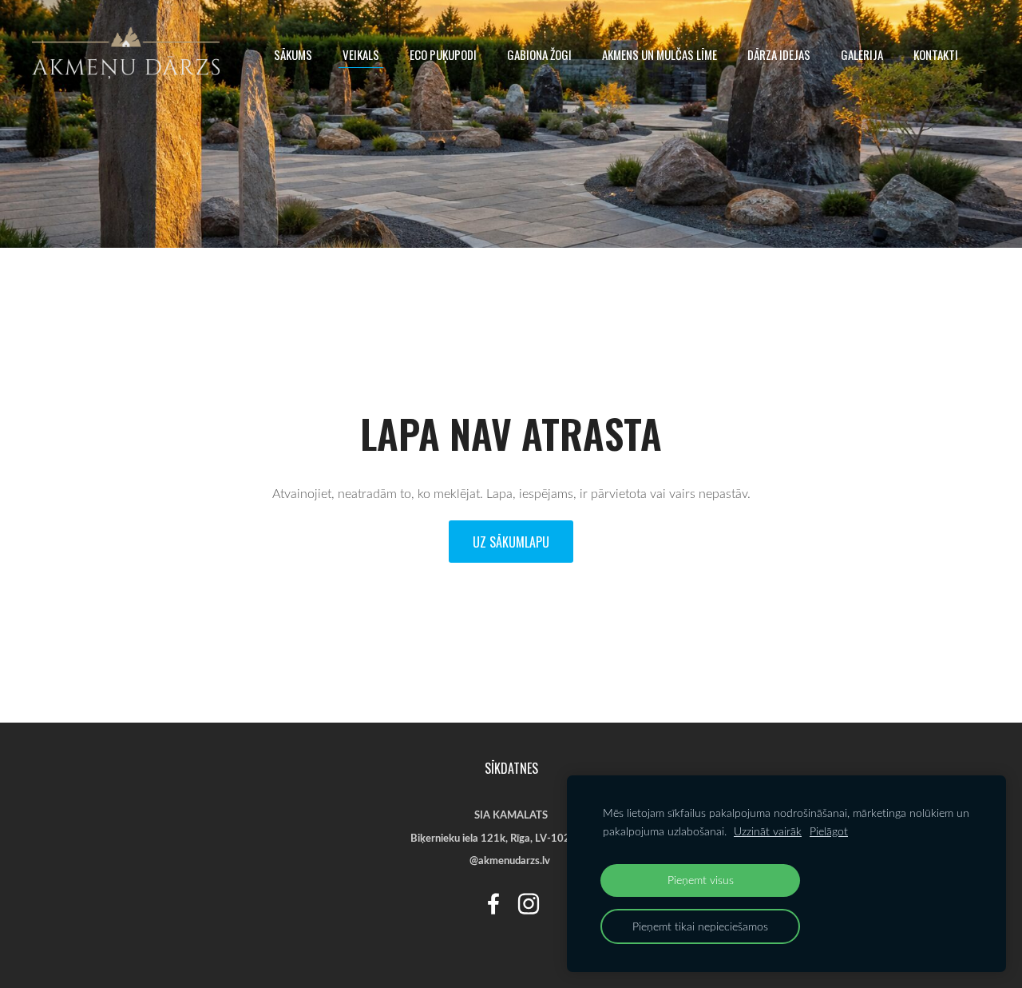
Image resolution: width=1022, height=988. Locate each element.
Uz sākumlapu (511, 542)
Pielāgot (829, 831)
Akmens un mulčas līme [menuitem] (659, 54)
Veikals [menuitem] (361, 54)
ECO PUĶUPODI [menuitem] (443, 54)
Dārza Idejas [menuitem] (778, 54)
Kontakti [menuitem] (935, 54)
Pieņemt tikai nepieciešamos (700, 926)
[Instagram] (529, 904)
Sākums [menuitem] (293, 54)
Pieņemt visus (700, 879)
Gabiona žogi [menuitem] (539, 54)
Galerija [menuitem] (862, 54)
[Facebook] (493, 904)
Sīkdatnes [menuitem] (511, 768)
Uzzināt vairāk (768, 831)
